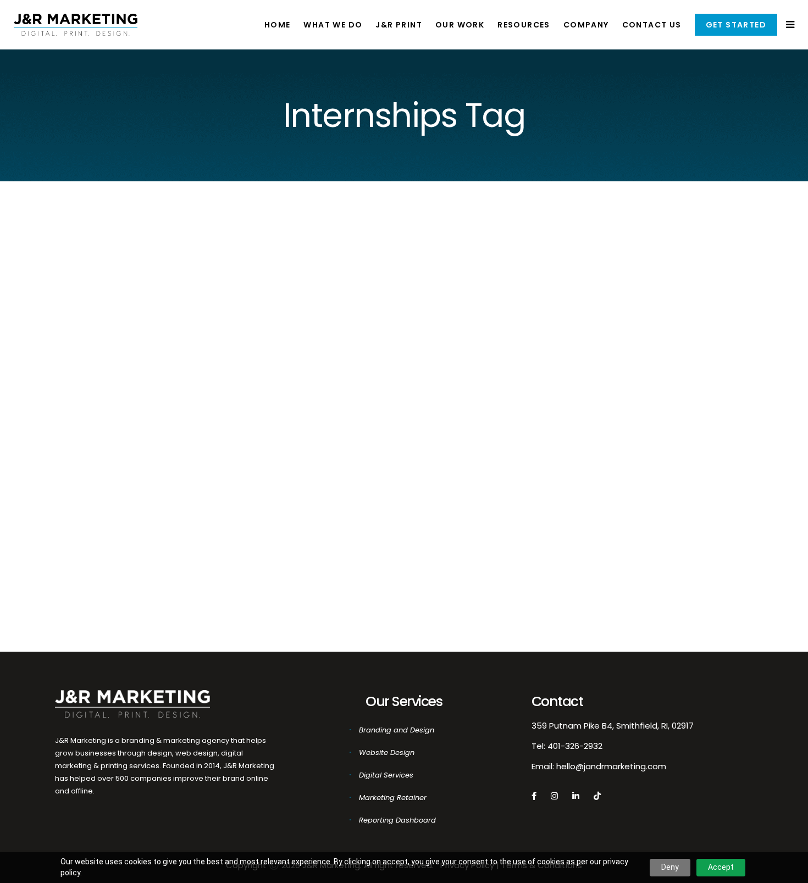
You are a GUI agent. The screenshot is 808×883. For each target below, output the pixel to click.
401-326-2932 (574, 746)
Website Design (386, 752)
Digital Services (386, 775)
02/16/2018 (66, 568)
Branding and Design (396, 730)
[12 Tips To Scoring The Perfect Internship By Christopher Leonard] (155, 296)
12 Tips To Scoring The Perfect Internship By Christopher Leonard (156, 433)
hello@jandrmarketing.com (611, 766)
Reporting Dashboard (397, 820)
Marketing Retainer (393, 797)
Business (91, 583)
